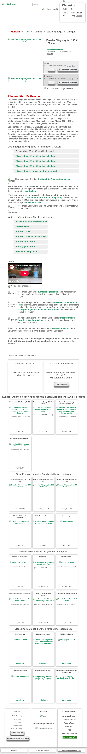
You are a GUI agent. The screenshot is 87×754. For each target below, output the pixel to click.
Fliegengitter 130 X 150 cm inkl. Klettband (36, 161)
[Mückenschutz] (20, 640)
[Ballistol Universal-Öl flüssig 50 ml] (20, 601)
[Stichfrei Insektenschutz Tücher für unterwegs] (43, 523)
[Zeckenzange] (66, 521)
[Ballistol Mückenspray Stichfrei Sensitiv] (20, 446)
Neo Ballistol (31, 191)
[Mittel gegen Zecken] (66, 640)
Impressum (73, 733)
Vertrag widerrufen (69, 737)
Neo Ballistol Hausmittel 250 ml (67, 593)
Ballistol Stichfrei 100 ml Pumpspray (44, 197)
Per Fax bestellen (69, 719)
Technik (37, 31)
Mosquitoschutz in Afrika (43, 670)
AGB (69, 730)
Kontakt (48, 1)
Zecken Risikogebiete (26, 251)
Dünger (71, 31)
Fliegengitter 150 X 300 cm (28, 171)
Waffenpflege (54, 31)
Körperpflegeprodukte (49, 292)
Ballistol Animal (36, 320)
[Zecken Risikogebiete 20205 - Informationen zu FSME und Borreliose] (43, 643)
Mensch (15, 31)
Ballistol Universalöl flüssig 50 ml (20, 593)
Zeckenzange (66, 516)
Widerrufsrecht (69, 723)
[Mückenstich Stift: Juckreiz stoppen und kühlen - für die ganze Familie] (20, 413)
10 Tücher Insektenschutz (43, 516)
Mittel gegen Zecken (25, 246)
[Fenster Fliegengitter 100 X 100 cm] (25, 80)
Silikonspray (43, 557)
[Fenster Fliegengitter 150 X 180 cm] (43, 487)
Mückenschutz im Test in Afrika (31, 236)
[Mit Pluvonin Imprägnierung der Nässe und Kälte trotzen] (66, 680)
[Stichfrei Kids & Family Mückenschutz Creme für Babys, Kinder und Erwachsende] (66, 413)
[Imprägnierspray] (66, 562)
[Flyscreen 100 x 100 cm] (74, 1)
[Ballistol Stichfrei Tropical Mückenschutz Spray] (43, 411)
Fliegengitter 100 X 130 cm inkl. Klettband (36, 156)
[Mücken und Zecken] (20, 676)
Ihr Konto (57, 1)
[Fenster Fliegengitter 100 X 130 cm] (20, 487)
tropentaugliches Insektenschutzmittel (39, 309)
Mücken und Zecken (25, 241)
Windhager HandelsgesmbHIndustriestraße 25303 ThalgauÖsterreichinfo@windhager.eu (37, 356)
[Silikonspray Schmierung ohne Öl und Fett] (43, 564)
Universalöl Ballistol (59, 328)
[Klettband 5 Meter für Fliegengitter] (20, 523)
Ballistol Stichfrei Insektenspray (31, 221)
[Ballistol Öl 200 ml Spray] (20, 562)
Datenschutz (69, 726)
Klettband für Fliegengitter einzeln (53, 179)
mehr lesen (20, 663)
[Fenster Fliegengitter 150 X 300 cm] (66, 487)
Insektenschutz (33, 202)
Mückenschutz (23, 231)
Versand (79, 16)
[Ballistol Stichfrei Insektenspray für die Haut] (43, 601)
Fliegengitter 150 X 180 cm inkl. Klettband (36, 166)
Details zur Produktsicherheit (21, 356)
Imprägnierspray (66, 557)
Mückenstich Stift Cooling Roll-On (20, 402)
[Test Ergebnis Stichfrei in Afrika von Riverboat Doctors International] (43, 680)
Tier (26, 31)
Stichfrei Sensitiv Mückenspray (20, 438)
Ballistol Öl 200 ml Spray (20, 557)
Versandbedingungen (69, 716)
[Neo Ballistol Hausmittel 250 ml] (66, 601)
